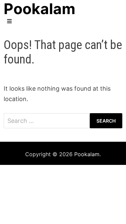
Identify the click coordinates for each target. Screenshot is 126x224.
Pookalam (86, 154)
